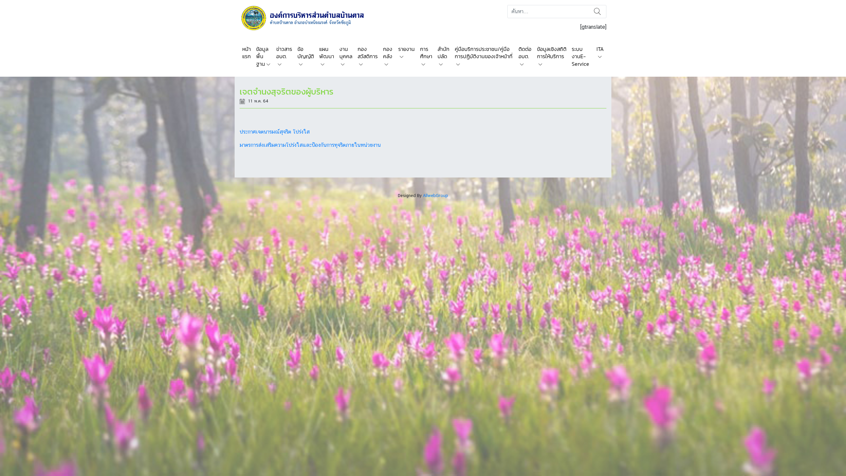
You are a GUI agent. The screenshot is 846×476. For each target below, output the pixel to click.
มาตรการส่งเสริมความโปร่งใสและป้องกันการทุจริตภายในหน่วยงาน (310, 145)
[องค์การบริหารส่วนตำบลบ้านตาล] (307, 18)
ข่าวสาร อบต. (284, 52)
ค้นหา (597, 11)
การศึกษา (426, 52)
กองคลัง (387, 52)
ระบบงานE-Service (580, 56)
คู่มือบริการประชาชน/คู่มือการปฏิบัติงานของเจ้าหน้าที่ (484, 52)
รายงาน (406, 49)
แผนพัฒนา (326, 52)
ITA (600, 49)
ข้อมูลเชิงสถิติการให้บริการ (551, 52)
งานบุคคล (345, 52)
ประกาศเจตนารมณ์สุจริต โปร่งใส (275, 132)
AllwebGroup (435, 195)
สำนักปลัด (443, 52)
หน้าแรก (246, 52)
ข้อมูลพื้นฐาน (262, 56)
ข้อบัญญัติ (305, 52)
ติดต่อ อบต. (525, 52)
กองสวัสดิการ (368, 52)
